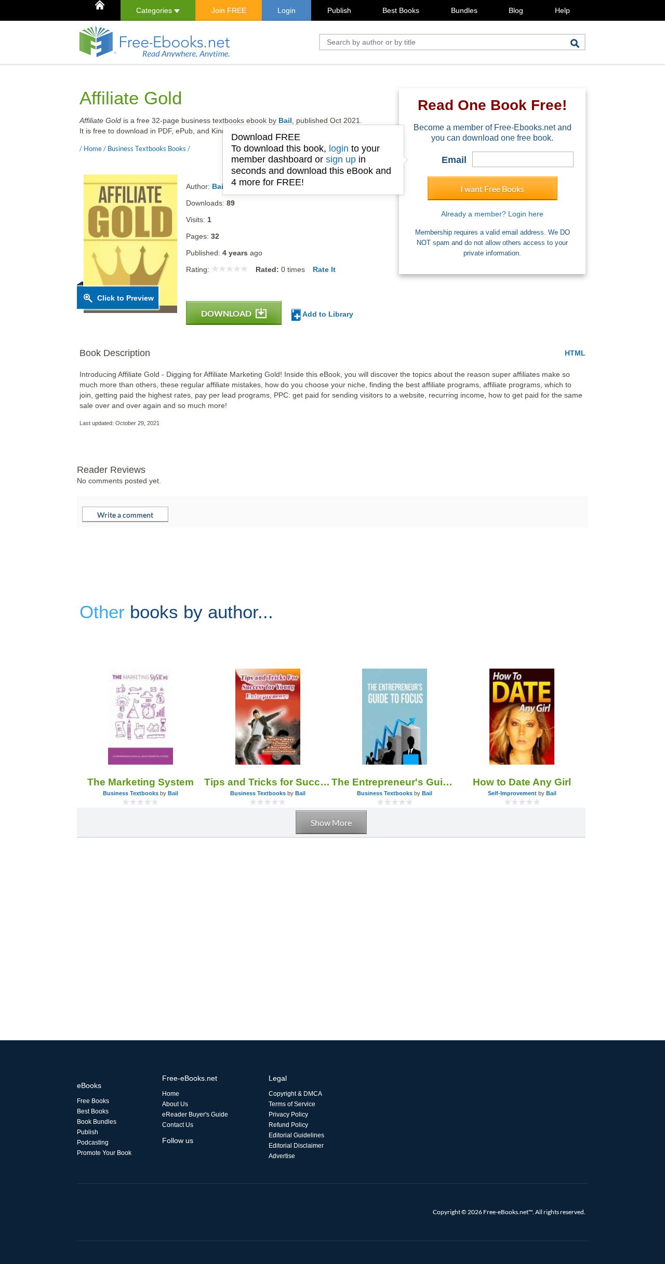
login (339, 148)
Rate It (324, 269)
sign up (341, 159)
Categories (155, 10)
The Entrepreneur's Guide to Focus (395, 782)
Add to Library (327, 314)
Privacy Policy (288, 1114)
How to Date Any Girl (522, 782)
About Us (175, 1104)
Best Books (400, 10)
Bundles (464, 10)
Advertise (282, 1156)
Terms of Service (292, 1104)
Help (562, 10)
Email (454, 160)
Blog (516, 10)
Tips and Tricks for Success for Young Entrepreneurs (267, 782)
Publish (339, 10)
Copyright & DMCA (295, 1093)
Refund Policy (288, 1125)
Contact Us (177, 1125)
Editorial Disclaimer (296, 1145)
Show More (331, 822)
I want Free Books (492, 189)
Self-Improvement (512, 793)
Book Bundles (96, 1121)
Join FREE (228, 10)
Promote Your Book (104, 1153)
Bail (285, 120)
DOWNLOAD (227, 313)
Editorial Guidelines (296, 1135)
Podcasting (93, 1142)
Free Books (93, 1101)
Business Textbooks (130, 793)
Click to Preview (125, 298)
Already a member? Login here (492, 214)
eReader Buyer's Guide (195, 1114)
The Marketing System (140, 782)
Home (170, 1093)
